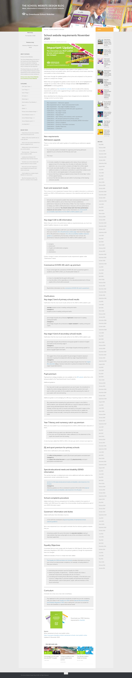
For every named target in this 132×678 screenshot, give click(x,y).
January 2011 (102, 568)
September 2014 (102, 496)
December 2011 (102, 546)
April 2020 (101, 339)
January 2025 (102, 188)
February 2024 (102, 216)
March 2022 (101, 279)
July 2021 (101, 301)
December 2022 (102, 254)
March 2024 (101, 213)
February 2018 (102, 414)
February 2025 (102, 185)
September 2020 (103, 329)
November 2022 (102, 257)
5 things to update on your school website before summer (67, 658)
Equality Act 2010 (64, 600)
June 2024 (101, 204)
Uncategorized (25, 124)
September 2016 (102, 449)
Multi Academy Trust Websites (29, 102)
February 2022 (102, 282)
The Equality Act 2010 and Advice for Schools (59, 560)
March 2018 (101, 411)
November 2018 (102, 392)
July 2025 (101, 169)
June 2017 (101, 427)
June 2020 (101, 333)
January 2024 (102, 219)
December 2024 (102, 191)
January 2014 (102, 508)
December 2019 (102, 351)
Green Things (25, 92)
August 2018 (102, 402)
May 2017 (101, 430)
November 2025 (102, 157)
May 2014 (101, 502)
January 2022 (102, 285)
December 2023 (102, 223)
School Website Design (27, 118)
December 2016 (102, 445)
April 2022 (101, 276)
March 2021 (101, 311)
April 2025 (101, 179)
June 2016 (101, 452)
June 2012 (101, 536)
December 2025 (102, 154)
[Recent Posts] (108, 35)
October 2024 (102, 197)
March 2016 (101, 458)
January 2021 (102, 317)
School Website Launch (27, 121)
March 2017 (101, 436)
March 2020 (101, 342)
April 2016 (101, 455)
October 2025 (102, 160)
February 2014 (102, 505)
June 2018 (101, 408)
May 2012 (101, 540)
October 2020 (102, 326)
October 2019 (102, 358)
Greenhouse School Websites (29, 61)
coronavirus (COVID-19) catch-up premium (77, 288)
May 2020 (101, 336)
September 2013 (102, 515)
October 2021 (102, 295)
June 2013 (101, 521)
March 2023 (101, 245)
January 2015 (102, 489)
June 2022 (101, 270)
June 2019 (101, 370)
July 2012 (101, 533)
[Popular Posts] (101, 35)
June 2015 (101, 474)
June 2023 (101, 235)
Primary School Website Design (29, 111)
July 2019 (101, 367)
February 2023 (102, 248)
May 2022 (101, 273)
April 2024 (101, 210)
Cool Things (25, 89)
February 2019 (102, 383)
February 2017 (102, 439)
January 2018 (102, 417)
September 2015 (102, 464)
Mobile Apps (25, 99)
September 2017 (102, 424)
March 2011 (101, 562)
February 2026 (102, 147)
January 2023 (102, 251)
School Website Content (56, 29)
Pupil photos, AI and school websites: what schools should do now (107, 42)
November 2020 (102, 323)
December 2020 (102, 320)
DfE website (80, 377)
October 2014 (102, 493)
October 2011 (102, 549)
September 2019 (102, 361)
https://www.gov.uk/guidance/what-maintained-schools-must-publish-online (65, 635)
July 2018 (101, 405)
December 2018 (102, 389)
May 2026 (101, 144)
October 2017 (102, 420)
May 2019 (101, 373)
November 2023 (102, 226)
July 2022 (101, 267)
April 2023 (101, 241)
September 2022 (102, 263)
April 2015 (101, 480)
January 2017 (102, 442)
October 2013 (102, 511)
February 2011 (102, 565)
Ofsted (46, 29)
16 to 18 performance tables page (67, 232)
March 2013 (101, 524)
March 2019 (101, 380)
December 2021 (102, 289)
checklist (82, 620)
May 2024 (101, 207)
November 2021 (102, 292)
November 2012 (102, 527)
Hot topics (24, 96)
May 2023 (101, 238)
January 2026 (102, 150)
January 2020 (102, 348)
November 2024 (102, 194)
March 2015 (101, 483)
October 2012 (102, 530)
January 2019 (102, 386)
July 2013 (101, 518)
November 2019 (102, 354)
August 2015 (102, 467)
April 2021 (101, 307)
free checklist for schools (64, 89)
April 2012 (101, 543)
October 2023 (102, 229)
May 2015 (101, 477)
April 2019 (101, 376)
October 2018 (102, 395)
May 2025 (101, 176)
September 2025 (102, 163)
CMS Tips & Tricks (26, 86)
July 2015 (101, 471)
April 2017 (101, 433)
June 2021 (101, 304)
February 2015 (102, 486)
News (23, 105)
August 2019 (102, 364)
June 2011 (101, 555)
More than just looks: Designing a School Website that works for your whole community (29, 168)
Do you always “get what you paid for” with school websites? (107, 104)
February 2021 (102, 314)
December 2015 (102, 461)
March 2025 (101, 182)
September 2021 (102, 298)
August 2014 (102, 499)
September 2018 (102, 398)
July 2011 (101, 552)
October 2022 (102, 260)
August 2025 (102, 166)
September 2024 (103, 201)
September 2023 (102, 232)
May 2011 (101, 558)
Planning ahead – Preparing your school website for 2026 (107, 82)
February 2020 (102, 345)
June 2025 (101, 172)
